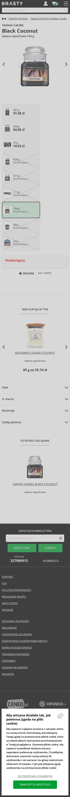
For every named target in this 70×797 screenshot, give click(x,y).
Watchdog (28, 273)
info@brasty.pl (51, 560)
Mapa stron (10, 603)
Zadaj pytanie (11, 422)
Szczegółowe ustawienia (35, 776)
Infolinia (19, 559)
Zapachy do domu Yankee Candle (48, 18)
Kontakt (7, 576)
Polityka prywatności (16, 590)
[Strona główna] (4, 19)
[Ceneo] (17, 708)
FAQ (4, 583)
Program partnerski (15, 654)
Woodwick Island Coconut (35, 353)
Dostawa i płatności (15, 621)
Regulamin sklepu (14, 596)
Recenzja (8, 411)
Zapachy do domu (18, 18)
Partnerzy (9, 661)
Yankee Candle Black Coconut (35, 484)
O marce (8, 399)
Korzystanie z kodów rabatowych (24, 641)
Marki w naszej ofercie (17, 647)
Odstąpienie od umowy (17, 634)
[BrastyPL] (52, 706)
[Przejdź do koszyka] (54, 3)
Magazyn (8, 674)
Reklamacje (9, 627)
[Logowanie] (46, 3)
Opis (5, 387)
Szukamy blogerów (15, 667)
